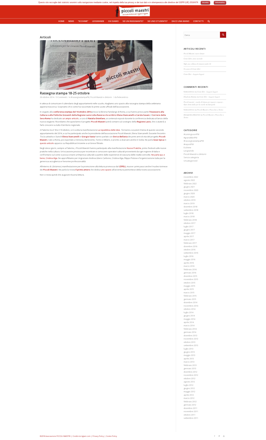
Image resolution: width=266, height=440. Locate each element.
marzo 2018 (189, 216)
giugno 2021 (189, 186)
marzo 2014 (189, 325)
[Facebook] (214, 436)
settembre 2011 (191, 418)
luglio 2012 (188, 385)
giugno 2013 (189, 352)
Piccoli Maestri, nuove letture (194, 53)
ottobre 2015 (189, 282)
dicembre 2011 (190, 408)
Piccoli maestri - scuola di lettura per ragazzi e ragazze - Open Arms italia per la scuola (204, 103)
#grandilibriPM (190, 137)
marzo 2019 (189, 203)
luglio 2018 (188, 213)
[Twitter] (219, 436)
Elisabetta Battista (190, 97)
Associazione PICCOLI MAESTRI (58, 436)
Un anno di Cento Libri (192, 69)
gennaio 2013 (190, 368)
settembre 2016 (191, 252)
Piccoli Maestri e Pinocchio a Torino (210, 110)
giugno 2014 (189, 315)
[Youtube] (224, 436)
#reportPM (189, 144)
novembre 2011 (191, 411)
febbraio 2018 (190, 219)
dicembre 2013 (190, 335)
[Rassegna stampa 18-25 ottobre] (104, 65)
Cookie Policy (111, 436)
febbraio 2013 (190, 365)
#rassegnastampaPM (80, 97)
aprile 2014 (189, 322)
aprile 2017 (189, 236)
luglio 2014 (188, 312)
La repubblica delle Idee (109, 130)
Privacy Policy (98, 436)
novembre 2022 (191, 177)
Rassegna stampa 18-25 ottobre (65, 93)
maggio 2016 (189, 259)
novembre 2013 (191, 338)
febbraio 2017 (190, 243)
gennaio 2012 (190, 404)
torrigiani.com (85, 436)
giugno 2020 (189, 193)
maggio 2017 (189, 233)
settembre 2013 (191, 345)
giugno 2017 (189, 229)
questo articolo (47, 143)
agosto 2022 (189, 180)
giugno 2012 (189, 388)
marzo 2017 (189, 239)
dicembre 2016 (190, 246)
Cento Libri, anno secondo (193, 58)
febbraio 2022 (190, 183)
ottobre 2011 (189, 414)
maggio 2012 (189, 391)
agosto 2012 (189, 381)
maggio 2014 (189, 319)
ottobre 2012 (189, 378)
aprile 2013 (189, 358)
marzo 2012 (189, 398)
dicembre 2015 (190, 276)
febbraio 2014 (190, 328)
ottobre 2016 (189, 249)
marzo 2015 (189, 292)
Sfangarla (211, 104)
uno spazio (106, 169)
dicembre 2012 (190, 371)
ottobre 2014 (189, 309)
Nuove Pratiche (134, 148)
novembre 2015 (191, 279)
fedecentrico (122, 97)
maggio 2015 (189, 286)
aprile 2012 (189, 395)
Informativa (220, 2)
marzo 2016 (189, 266)
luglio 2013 (188, 348)
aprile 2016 (189, 262)
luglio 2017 (188, 226)
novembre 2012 (191, 375)
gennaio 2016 (190, 272)
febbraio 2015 (190, 295)
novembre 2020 (191, 190)
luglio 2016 (188, 256)
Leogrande (189, 150)
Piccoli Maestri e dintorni (101, 97)
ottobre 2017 (189, 223)
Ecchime (187, 147)
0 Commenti (61, 97)
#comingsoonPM (191, 134)
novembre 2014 (191, 305)
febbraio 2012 (190, 401)
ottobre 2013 (189, 342)
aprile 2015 (189, 289)
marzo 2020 (189, 196)
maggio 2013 (189, 355)
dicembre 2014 (190, 302)
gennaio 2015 (190, 299)
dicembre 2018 (190, 206)
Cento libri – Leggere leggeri (194, 74)
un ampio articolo (70, 118)
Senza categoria (191, 157)
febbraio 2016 (190, 269)
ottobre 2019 (189, 200)
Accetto (205, 2)
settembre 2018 (191, 210)
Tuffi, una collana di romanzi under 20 (197, 64)
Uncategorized (190, 160)
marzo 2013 (189, 361)
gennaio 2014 (190, 332)
